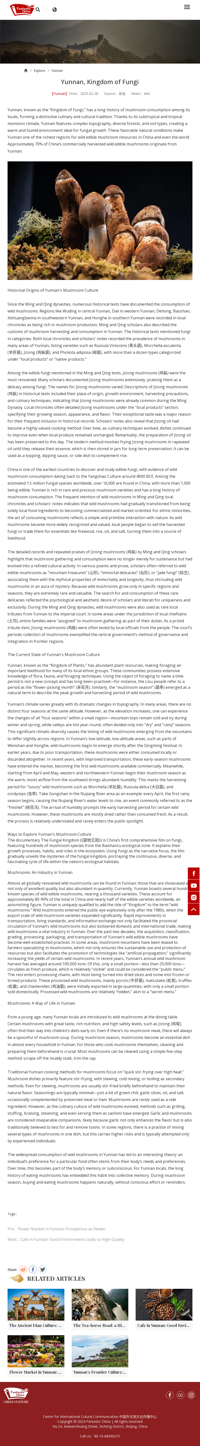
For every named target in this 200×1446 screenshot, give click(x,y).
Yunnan (57, 70)
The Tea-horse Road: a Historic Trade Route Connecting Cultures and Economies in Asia (100, 1325)
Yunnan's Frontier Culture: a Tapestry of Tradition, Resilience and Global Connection (100, 1372)
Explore (39, 70)
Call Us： (87, 1436)
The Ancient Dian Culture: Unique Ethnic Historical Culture (36, 1325)
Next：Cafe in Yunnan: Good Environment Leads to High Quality (66, 1239)
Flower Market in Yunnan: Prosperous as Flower (36, 1372)
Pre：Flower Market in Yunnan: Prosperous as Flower (57, 1229)
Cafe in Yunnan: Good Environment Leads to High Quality (164, 1325)
